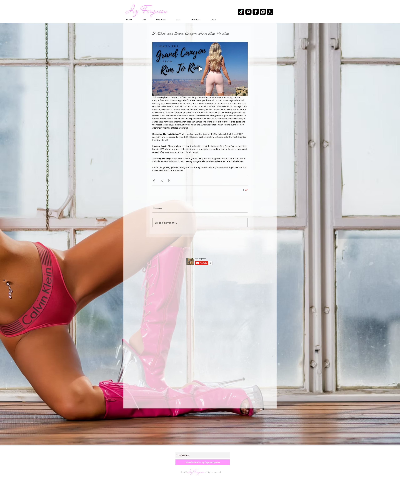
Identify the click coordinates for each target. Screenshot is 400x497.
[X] (270, 12)
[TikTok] (241, 12)
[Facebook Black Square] (255, 12)
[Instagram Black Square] (263, 12)
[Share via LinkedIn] (169, 180)
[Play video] (200, 69)
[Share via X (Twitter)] (161, 180)
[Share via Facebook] (153, 180)
